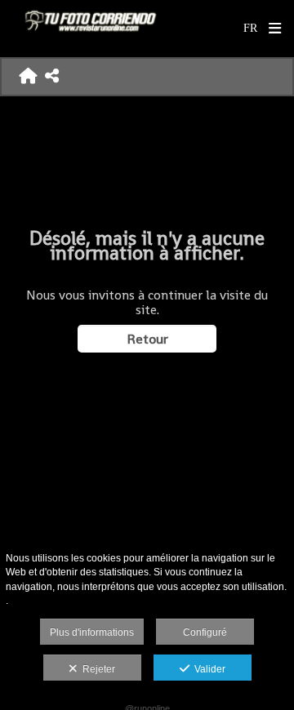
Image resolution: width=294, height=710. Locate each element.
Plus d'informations (92, 632)
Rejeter (96, 669)
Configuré (205, 632)
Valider (207, 669)
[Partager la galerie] (52, 76)
